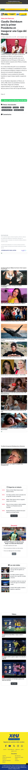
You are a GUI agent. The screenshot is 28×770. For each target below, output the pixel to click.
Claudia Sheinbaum (6, 107)
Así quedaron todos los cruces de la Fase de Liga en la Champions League (18, 582)
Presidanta (15, 107)
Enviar (14, 553)
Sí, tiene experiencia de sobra (10, 545)
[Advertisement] (14, 175)
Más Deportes (18, 755)
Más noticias (14, 515)
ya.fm (22, 749)
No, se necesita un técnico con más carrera (13, 548)
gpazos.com (14, 751)
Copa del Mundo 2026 (7, 110)
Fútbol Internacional (7, 757)
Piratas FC (5, 758)
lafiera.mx (17, 749)
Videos (16, 758)
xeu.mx (4, 749)
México (22, 107)
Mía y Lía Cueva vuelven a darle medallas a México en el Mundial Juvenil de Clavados (16, 506)
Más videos (14, 683)
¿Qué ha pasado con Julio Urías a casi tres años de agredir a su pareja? (18, 569)
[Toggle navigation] (25, 9)
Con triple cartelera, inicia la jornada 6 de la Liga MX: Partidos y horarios (18, 576)
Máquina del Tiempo (19, 757)
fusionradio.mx (11, 749)
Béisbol (4, 762)
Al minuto (17, 760)
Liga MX (4, 755)
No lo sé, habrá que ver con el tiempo (12, 550)
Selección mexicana (18, 110)
